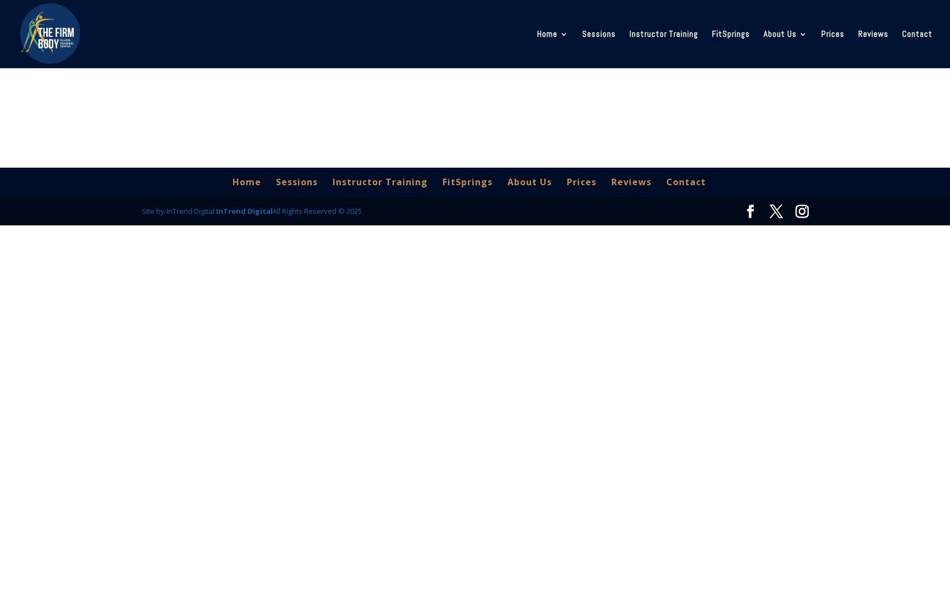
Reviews (873, 34)
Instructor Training (663, 34)
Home (547, 34)
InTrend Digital (244, 211)
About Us (780, 34)
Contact (917, 34)
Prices (832, 34)
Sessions (599, 34)
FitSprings (731, 34)
